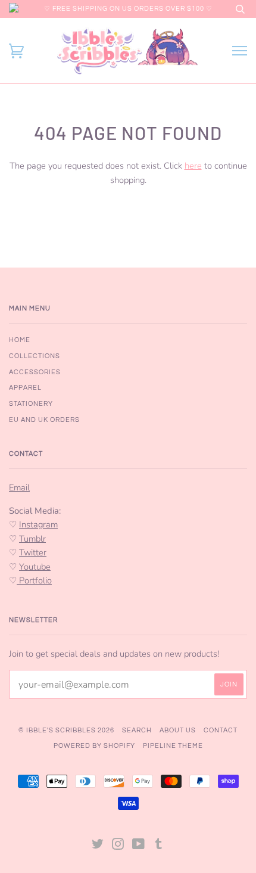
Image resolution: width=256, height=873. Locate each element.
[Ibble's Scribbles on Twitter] (98, 846)
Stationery (31, 403)
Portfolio (34, 580)
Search (137, 730)
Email (19, 487)
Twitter (32, 552)
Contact (221, 730)
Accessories (35, 372)
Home (19, 340)
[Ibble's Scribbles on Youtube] (138, 846)
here (193, 166)
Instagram (38, 524)
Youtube (35, 567)
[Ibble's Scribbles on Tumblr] (159, 846)
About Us (178, 730)
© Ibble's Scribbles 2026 (66, 730)
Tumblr (32, 539)
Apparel (25, 387)
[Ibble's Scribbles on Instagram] (118, 846)
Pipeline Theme (173, 745)
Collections (34, 356)
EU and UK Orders (44, 420)
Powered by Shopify (94, 745)
